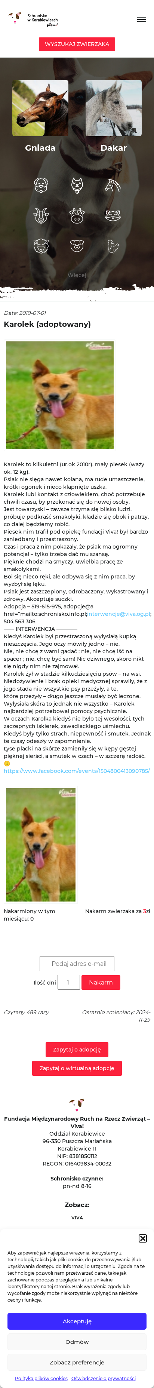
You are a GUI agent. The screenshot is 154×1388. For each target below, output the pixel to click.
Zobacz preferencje (77, 1362)
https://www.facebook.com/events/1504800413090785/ (77, 771)
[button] (143, 1238)
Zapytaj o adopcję (77, 1049)
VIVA (77, 1217)
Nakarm (101, 982)
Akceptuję (77, 1321)
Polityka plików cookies (41, 1378)
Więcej (77, 275)
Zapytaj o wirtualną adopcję (77, 1068)
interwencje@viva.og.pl (118, 614)
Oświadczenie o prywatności (103, 1378)
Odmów (77, 1341)
